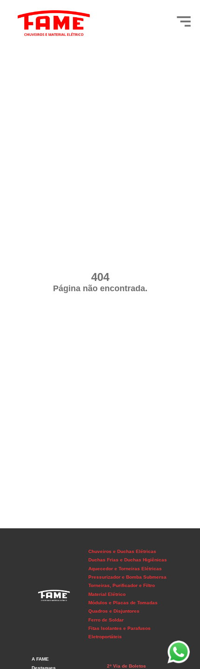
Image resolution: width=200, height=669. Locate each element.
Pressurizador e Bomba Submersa (127, 577)
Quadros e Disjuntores (114, 611)
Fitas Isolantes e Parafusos (119, 628)
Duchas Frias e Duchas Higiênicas (127, 559)
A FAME (40, 659)
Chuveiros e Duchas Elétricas (122, 551)
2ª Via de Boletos (126, 666)
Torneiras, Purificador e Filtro (121, 585)
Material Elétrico (107, 594)
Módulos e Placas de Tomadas (123, 602)
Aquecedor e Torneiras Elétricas (125, 568)
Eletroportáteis (105, 636)
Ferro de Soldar (106, 619)
